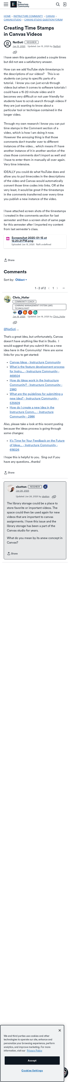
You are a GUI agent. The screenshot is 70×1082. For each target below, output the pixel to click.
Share (9, 260)
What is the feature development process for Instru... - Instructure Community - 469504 (37, 371)
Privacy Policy (34, 1050)
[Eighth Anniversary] (45, 487)
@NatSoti (10, 329)
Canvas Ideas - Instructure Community (35, 362)
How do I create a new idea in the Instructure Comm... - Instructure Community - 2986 (32, 412)
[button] (7, 44)
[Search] (58, 4)
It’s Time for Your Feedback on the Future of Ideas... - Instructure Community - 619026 (37, 445)
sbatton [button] (21, 487)
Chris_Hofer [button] (21, 297)
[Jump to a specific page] (63, 288)
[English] (19, 4)
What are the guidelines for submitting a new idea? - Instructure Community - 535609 (36, 398)
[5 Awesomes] (30, 313)
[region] (32, 1053)
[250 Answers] (25, 313)
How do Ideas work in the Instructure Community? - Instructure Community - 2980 (36, 385)
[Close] (60, 1030)
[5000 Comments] (35, 313)
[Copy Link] (15, 52)
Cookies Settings (32, 1070)
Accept (32, 1060)
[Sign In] (64, 4)
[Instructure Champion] (15, 313)
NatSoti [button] (18, 42)
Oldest (20, 280)
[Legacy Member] (20, 313)
